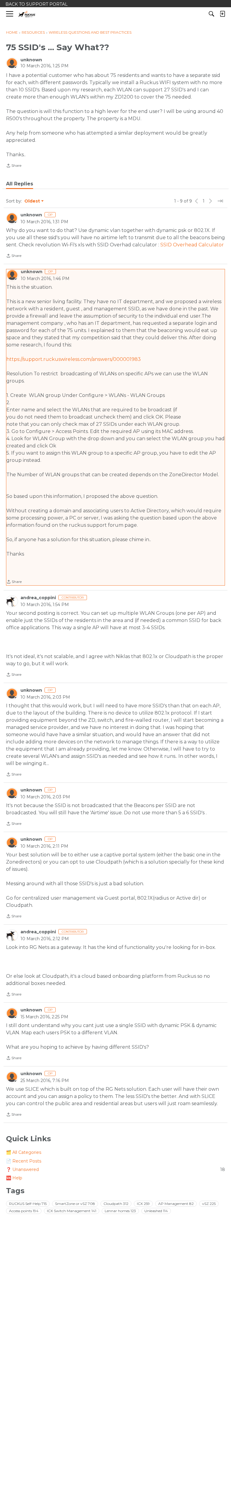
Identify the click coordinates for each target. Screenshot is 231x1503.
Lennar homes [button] (120, 1211)
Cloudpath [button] (115, 1203)
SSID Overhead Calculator (192, 245)
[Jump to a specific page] (220, 201)
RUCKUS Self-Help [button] (28, 1203)
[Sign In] (222, 13)
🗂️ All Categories (23, 1152)
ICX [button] (143, 1203)
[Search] (211, 13)
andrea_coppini (38, 597)
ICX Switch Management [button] (71, 1211)
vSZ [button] (209, 1203)
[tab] (19, 184)
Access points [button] (23, 1211)
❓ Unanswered (115, 1169)
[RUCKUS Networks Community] (27, 14)
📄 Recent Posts (23, 1161)
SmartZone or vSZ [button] (75, 1203)
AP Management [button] (176, 1203)
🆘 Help (14, 1178)
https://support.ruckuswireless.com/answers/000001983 (73, 359)
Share (13, 166)
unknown (31, 59)
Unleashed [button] (156, 1211)
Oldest (32, 201)
